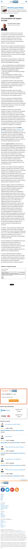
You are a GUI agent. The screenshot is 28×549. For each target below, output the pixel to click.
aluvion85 (3, 453)
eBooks (2, 513)
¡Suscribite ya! (14, 401)
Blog (1, 524)
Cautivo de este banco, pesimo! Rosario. (14, 447)
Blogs (2, 498)
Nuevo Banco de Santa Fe (17, 453)
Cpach (2, 476)
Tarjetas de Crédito (4, 508)
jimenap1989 (4, 442)
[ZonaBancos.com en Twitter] (7, 490)
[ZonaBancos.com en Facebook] (3, 490)
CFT (1, 500)
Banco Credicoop (15, 465)
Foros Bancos (3, 515)
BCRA (2, 499)
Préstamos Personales (5, 505)
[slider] (3, 428)
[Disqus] (13, 332)
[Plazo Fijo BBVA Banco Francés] (5, 410)
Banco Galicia (19, 430)
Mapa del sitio (3, 525)
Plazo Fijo (2, 504)
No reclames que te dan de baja (12, 424)
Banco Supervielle (14, 476)
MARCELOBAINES (5, 430)
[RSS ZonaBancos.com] (17, 490)
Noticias (2, 495)
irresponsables (8, 436)
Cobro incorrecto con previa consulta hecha (15, 469)
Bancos (2, 509)
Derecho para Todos (15, 8)
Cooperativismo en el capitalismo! (13, 459)
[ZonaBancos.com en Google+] (12, 490)
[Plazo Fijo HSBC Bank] (5, 416)
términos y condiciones (21, 532)
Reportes (2, 514)
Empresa (2, 520)
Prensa (2, 523)
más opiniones (23, 479)
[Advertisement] (14, 301)
